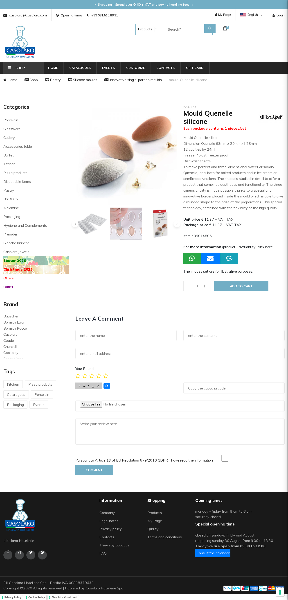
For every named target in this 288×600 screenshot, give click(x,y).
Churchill (10, 346)
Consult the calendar (213, 553)
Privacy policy (110, 529)
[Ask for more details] (229, 258)
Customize (135, 68)
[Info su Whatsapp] (192, 258)
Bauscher (10, 316)
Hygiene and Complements (25, 225)
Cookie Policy (36, 597)
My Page (224, 15)
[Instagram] (19, 554)
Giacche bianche (16, 243)
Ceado (8, 340)
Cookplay (10, 352)
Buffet (8, 155)
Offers (8, 278)
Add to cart (241, 286)
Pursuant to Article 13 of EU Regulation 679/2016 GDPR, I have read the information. (144, 460)
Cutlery (9, 137)
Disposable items (17, 181)
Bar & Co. (10, 199)
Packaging (11, 216)
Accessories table (17, 146)
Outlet (8, 287)
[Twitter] (30, 554)
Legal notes (108, 520)
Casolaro (10, 334)
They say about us (114, 545)
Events (108, 68)
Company (107, 512)
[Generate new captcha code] (107, 386)
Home (53, 68)
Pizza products (15, 172)
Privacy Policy (12, 597)
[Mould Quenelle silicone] (91, 224)
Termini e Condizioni (64, 597)
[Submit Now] (210, 258)
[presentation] (75, 223)
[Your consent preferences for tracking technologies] (280, 592)
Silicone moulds (84, 79)
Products (144, 29)
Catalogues (80, 68)
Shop (33, 79)
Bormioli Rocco (15, 328)
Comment (94, 470)
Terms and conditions (164, 537)
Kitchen (9, 164)
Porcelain (10, 120)
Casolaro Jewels (16, 251)
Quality (153, 529)
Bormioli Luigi (13, 322)
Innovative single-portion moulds (135, 79)
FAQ (103, 553)
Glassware (11, 129)
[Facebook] (7, 554)
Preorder (10, 234)
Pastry (55, 79)
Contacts (165, 68)
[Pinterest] (42, 554)
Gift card (195, 68)
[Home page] (20, 42)
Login (281, 15)
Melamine (11, 208)
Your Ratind (84, 368)
